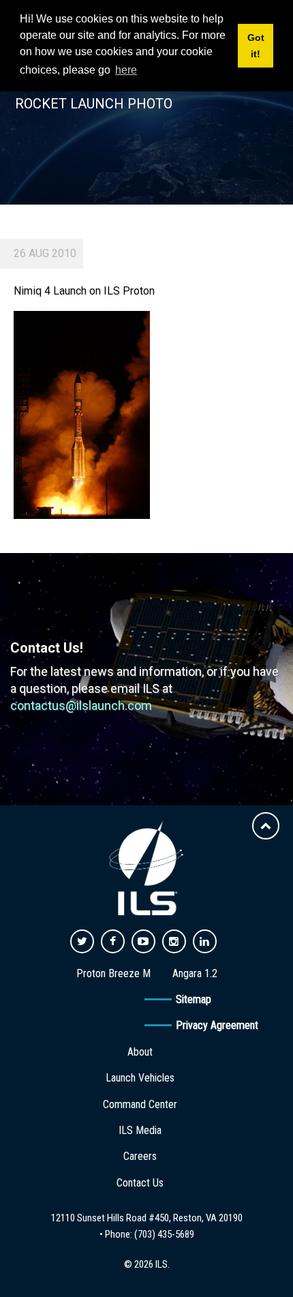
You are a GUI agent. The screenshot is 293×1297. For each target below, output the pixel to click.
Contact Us (140, 1182)
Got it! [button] (255, 45)
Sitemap (193, 999)
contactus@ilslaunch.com (81, 705)
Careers (140, 1156)
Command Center (140, 1104)
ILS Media (140, 1130)
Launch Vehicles (140, 1077)
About (140, 1051)
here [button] (126, 70)
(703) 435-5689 (164, 1234)
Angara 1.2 (194, 973)
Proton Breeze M (113, 973)
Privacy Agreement (217, 1025)
